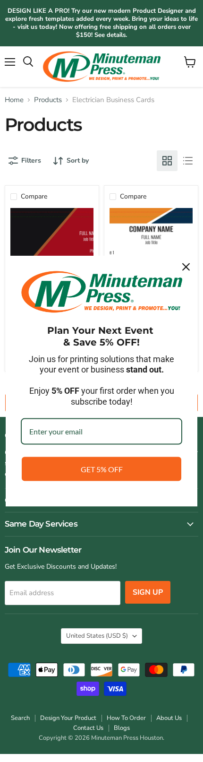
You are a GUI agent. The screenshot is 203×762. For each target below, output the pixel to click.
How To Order (126, 718)
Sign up (148, 592)
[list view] (188, 160)
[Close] (186, 267)
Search (20, 718)
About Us (169, 718)
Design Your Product (68, 718)
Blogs (122, 728)
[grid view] (167, 160)
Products (48, 100)
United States (97, 636)
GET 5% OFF (102, 468)
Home (14, 100)
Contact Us (88, 728)
